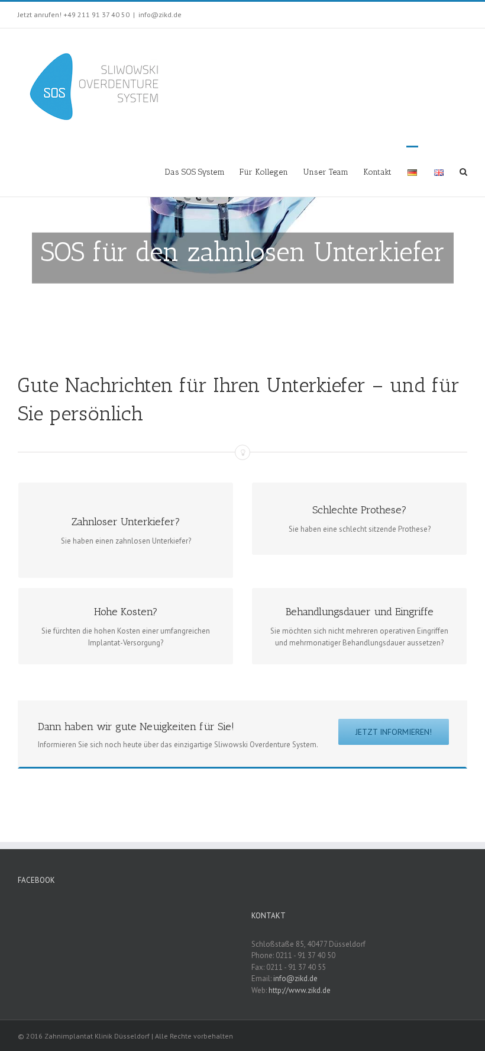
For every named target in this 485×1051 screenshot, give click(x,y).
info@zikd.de (160, 14)
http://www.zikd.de (300, 990)
